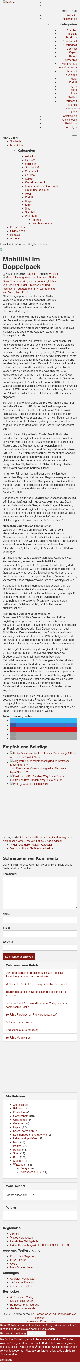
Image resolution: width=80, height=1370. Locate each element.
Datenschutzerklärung (13, 1333)
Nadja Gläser (54, 841)
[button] (69, 11)
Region (73, 86)
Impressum (31, 1321)
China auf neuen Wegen (20, 1022)
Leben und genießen (70, 73)
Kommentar (10, 874)
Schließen (6, 1360)
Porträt (73, 82)
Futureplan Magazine (22, 1256)
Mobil (74, 78)
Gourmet (72, 48)
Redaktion (71, 123)
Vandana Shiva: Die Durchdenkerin (30, 848)
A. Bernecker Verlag (22, 1297)
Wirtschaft (71, 101)
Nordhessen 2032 (73, 110)
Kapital (73, 52)
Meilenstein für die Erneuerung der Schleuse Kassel (36, 984)
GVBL (13, 1263)
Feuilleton (71, 37)
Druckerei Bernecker (22, 1301)
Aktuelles (71, 30)
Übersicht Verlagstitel (22, 1278)
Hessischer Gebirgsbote (24, 1241)
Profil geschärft (39, 783)
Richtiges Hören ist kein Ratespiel (32, 844)
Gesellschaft (70, 41)
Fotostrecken (69, 116)
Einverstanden (36, 1333)
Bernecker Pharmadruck (24, 1304)
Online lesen (69, 119)
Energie (72, 104)
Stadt (74, 93)
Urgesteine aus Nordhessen (22, 1030)
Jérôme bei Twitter (21, 1286)
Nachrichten (70, 19)
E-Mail (7, 927)
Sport (74, 90)
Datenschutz (47, 1321)
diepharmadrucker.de (22, 1308)
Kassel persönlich (71, 58)
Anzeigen (71, 127)
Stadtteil (72, 97)
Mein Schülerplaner (21, 1267)
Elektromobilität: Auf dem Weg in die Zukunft (36, 780)
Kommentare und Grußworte (68, 65)
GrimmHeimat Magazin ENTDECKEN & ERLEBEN (39, 1245)
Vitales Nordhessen (21, 1237)
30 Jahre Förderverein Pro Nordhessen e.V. (31, 1014)
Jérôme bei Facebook (23, 1282)
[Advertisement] (40, 811)
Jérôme (14, 1234)
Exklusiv (72, 33)
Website (8, 941)
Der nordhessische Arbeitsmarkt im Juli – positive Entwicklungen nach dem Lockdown (34, 974)
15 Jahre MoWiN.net (18, 1037)
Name (7, 914)
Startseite (71, 15)
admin (32, 273)
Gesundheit (70, 45)
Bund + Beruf (18, 1260)
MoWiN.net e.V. (36, 841)
